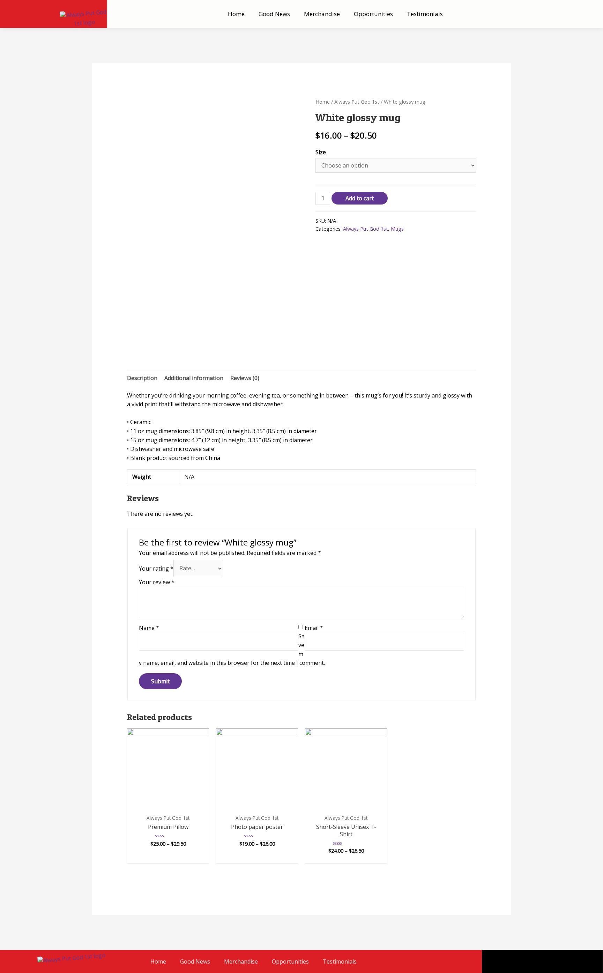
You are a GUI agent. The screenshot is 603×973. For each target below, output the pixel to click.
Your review (156, 582)
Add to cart (359, 198)
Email (314, 628)
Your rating (156, 568)
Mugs (397, 228)
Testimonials (425, 14)
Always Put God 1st (356, 101)
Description (142, 378)
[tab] (142, 378)
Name (149, 628)
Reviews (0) (244, 378)
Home (236, 14)
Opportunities (373, 14)
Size (320, 152)
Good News (274, 14)
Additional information (193, 378)
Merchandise (322, 14)
